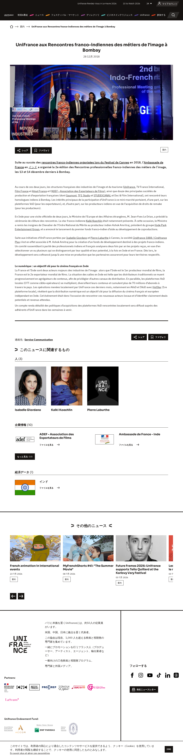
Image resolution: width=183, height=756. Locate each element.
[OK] (169, 749)
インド (33, 167)
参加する (161, 15)
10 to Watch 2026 (131, 3)
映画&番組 (23, 15)
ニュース (39, 15)
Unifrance (145, 15)
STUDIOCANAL (102, 195)
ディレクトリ (92, 15)
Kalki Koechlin (94, 220)
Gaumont (71, 195)
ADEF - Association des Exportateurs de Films (77, 191)
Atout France (39, 191)
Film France (22, 191)
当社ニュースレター (146, 689)
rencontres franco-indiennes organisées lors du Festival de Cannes (85, 162)
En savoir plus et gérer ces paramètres (30, 753)
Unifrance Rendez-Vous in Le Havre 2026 (97, 3)
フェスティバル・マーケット (65, 15)
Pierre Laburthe (99, 237)
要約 (164, 149)
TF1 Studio (84, 195)
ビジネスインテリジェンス (120, 15)
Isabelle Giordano (76, 237)
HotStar (157, 287)
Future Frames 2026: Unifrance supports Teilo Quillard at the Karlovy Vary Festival (138, 569)
